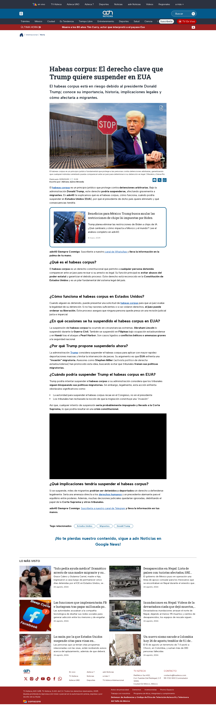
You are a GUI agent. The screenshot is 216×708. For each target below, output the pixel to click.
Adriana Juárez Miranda (73, 182)
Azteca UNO (73, 4)
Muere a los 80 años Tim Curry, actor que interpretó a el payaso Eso (89, 27)
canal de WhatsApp (116, 251)
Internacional (32, 35)
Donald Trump (123, 526)
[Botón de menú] (21, 13)
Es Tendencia (67, 21)
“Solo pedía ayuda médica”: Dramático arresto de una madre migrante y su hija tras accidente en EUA (80, 570)
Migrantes (105, 526)
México (38, 21)
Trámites (25, 21)
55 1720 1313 (169, 678)
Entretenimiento (106, 21)
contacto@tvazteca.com (175, 675)
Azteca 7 (89, 4)
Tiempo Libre (86, 21)
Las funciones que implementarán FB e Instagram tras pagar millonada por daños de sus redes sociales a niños (80, 604)
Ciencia (148, 21)
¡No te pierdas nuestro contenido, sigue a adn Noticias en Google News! (108, 541)
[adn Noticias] (108, 13)
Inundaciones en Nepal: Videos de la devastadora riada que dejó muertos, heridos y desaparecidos (168, 604)
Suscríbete (166, 21)
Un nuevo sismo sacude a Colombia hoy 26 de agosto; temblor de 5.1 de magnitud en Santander (168, 638)
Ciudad (51, 21)
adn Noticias (134, 4)
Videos (149, 4)
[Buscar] (193, 13)
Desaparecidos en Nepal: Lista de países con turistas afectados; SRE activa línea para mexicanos (166, 570)
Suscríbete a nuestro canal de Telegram (103, 508)
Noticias (118, 4)
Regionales (164, 4)
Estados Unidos (84, 526)
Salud (136, 21)
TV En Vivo (188, 21)
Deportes (104, 4)
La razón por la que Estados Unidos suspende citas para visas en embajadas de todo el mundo (78, 638)
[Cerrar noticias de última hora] (193, 27)
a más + (179, 4)
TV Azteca (56, 4)
